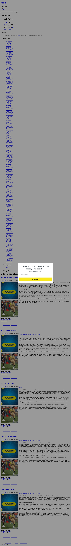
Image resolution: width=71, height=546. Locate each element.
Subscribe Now (35, 279)
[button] (35, 267)
